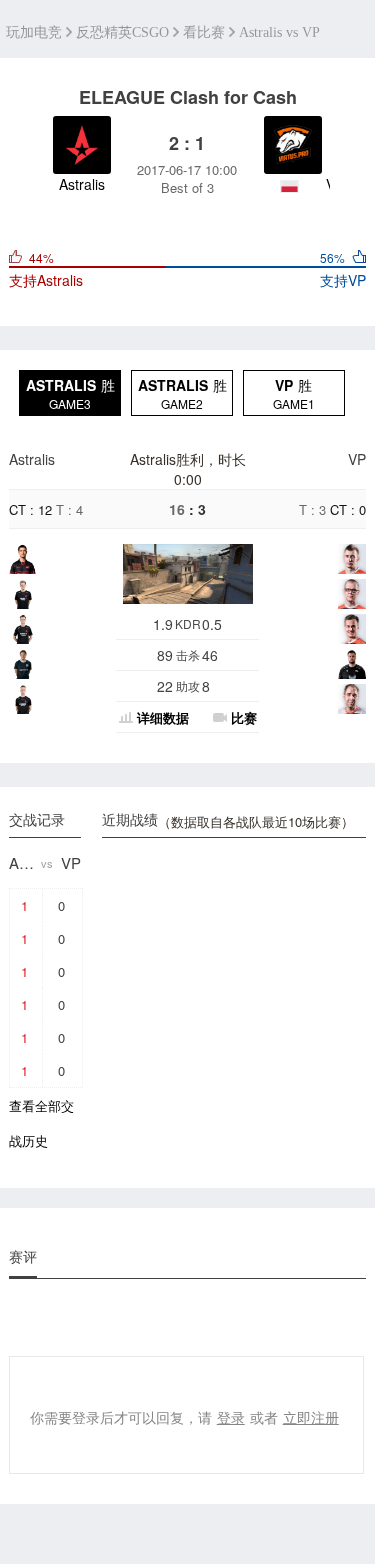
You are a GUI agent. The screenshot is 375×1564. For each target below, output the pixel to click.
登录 (231, 1417)
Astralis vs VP (279, 32)
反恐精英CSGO (122, 32)
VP (357, 459)
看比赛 (204, 32)
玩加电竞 (34, 32)
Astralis (32, 459)
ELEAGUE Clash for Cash (188, 97)
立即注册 (311, 1417)
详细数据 (163, 717)
